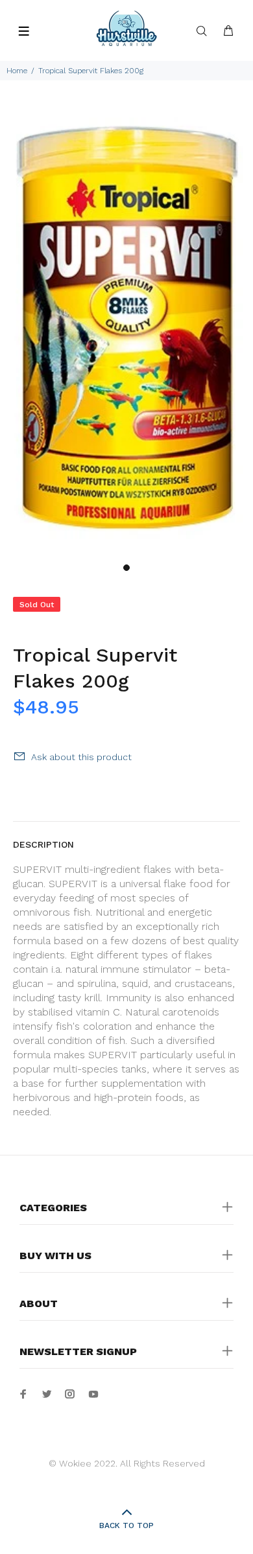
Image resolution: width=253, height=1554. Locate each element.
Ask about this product (81, 757)
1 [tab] (126, 567)
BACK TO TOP (126, 1525)
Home (16, 70)
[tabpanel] (126, 329)
